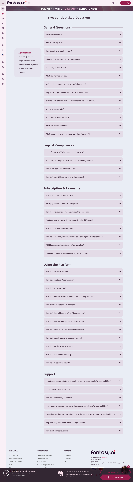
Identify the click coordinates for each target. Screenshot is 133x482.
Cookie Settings (117, 472)
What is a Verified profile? (56, 76)
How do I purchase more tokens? (59, 346)
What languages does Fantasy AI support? (63, 59)
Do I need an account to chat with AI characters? (66, 84)
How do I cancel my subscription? (60, 228)
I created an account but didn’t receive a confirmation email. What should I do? (78, 381)
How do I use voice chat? (56, 288)
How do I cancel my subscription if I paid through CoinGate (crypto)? (74, 237)
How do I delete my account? (58, 363)
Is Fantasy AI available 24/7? (57, 117)
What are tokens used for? (56, 125)
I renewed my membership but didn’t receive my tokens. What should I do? (77, 406)
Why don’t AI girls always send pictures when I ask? (67, 92)
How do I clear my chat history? (59, 354)
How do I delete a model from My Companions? (65, 321)
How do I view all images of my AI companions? (65, 313)
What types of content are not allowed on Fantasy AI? (68, 134)
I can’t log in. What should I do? (59, 389)
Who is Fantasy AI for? (55, 42)
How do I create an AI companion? (60, 280)
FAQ (65, 461)
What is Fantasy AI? (54, 34)
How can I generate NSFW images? (60, 305)
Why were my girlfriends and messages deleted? (66, 422)
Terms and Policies (15, 461)
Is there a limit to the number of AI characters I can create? (70, 101)
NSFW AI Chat (41, 461)
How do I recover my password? (59, 397)
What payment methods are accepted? (62, 203)
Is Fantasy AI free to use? (56, 67)
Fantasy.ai (104, 457)
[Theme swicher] (3, 45)
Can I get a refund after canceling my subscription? (67, 253)
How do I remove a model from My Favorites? (65, 329)
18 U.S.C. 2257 (13, 465)
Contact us (67, 455)
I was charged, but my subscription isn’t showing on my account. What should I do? (80, 414)
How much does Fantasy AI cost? (59, 195)
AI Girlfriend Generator (44, 455)
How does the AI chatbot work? (59, 51)
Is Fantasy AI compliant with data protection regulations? (70, 160)
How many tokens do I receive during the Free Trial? (67, 212)
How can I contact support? (57, 431)
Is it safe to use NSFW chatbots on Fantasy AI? (65, 152)
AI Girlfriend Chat (42, 458)
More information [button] (18, 475)
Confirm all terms (117, 477)
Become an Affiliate (15, 458)
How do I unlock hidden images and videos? (64, 338)
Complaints (67, 458)
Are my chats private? (55, 109)
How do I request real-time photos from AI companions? (69, 296)
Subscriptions (13, 455)
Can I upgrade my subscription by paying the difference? (69, 220)
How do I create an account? (57, 271)
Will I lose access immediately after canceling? (65, 245)
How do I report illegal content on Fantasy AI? (65, 177)
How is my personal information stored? (62, 169)
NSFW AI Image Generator (45, 465)
